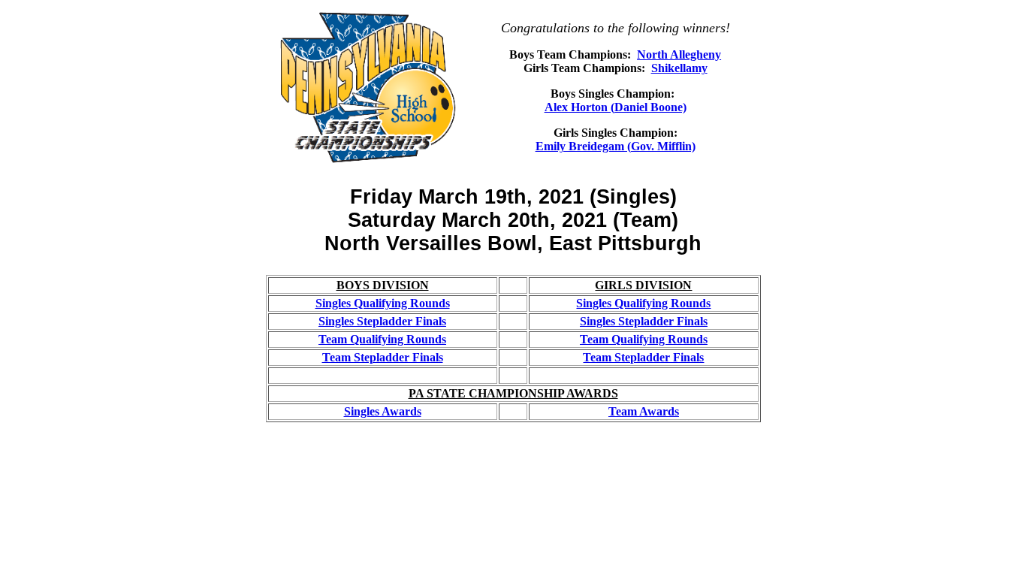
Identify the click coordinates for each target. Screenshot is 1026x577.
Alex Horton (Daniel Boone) (616, 107)
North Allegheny (679, 54)
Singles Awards (382, 411)
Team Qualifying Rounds (382, 339)
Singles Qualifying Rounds (382, 303)
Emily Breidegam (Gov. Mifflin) (616, 146)
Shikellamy (679, 68)
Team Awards (643, 411)
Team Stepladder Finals (382, 357)
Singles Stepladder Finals (382, 321)
